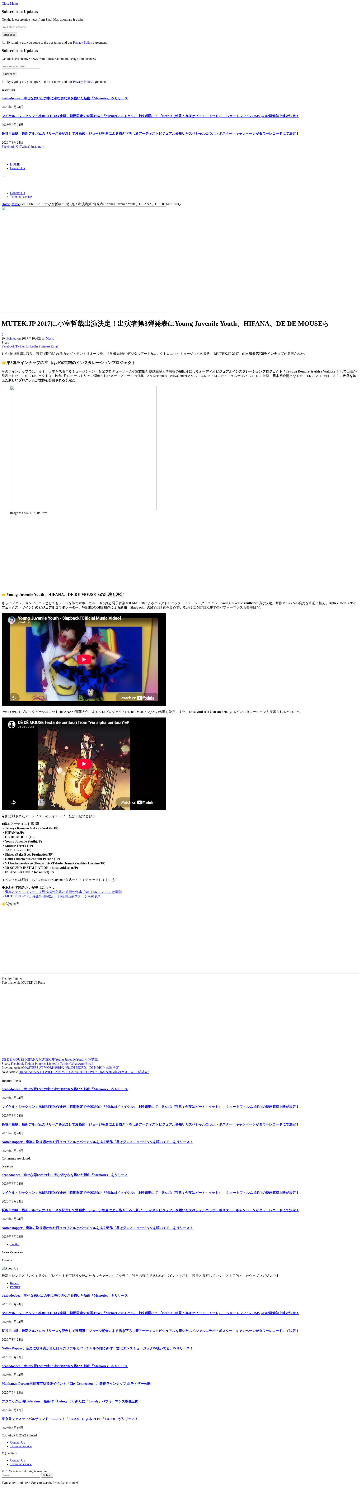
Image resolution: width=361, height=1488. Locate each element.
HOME (15, 164)
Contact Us (17, 168)
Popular (15, 1287)
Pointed (11, 338)
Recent (14, 1283)
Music (50, 338)
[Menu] (3, 176)
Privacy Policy (82, 42)
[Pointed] (16, 157)
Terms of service (21, 196)
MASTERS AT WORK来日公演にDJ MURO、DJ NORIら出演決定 (71, 1067)
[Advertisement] (127, 555)
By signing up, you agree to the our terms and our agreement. (56, 42)
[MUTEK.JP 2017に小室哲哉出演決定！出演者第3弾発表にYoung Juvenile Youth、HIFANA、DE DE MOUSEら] (84, 313)
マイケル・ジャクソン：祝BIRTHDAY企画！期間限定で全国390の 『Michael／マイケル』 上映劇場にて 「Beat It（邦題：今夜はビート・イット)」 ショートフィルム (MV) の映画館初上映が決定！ (150, 116)
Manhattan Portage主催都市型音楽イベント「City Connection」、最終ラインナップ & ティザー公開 (76, 1383)
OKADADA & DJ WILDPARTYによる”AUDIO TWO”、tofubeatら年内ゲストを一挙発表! (84, 1072)
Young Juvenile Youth (69, 1059)
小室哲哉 (91, 1059)
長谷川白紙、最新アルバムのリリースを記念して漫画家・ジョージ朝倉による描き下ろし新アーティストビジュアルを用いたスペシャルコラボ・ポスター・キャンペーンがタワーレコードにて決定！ (150, 133)
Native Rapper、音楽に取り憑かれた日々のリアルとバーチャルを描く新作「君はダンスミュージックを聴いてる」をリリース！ (97, 1142)
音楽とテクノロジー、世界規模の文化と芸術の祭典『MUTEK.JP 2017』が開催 (63, 892)
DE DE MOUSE (13, 1059)
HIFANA (31, 1059)
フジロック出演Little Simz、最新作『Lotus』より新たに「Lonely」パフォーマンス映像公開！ (72, 1401)
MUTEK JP (47, 1059)
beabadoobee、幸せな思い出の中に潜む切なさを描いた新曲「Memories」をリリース (65, 98)
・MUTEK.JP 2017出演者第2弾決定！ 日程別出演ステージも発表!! (51, 896)
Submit (47, 1475)
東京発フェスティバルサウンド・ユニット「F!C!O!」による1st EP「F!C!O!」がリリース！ (70, 1419)
